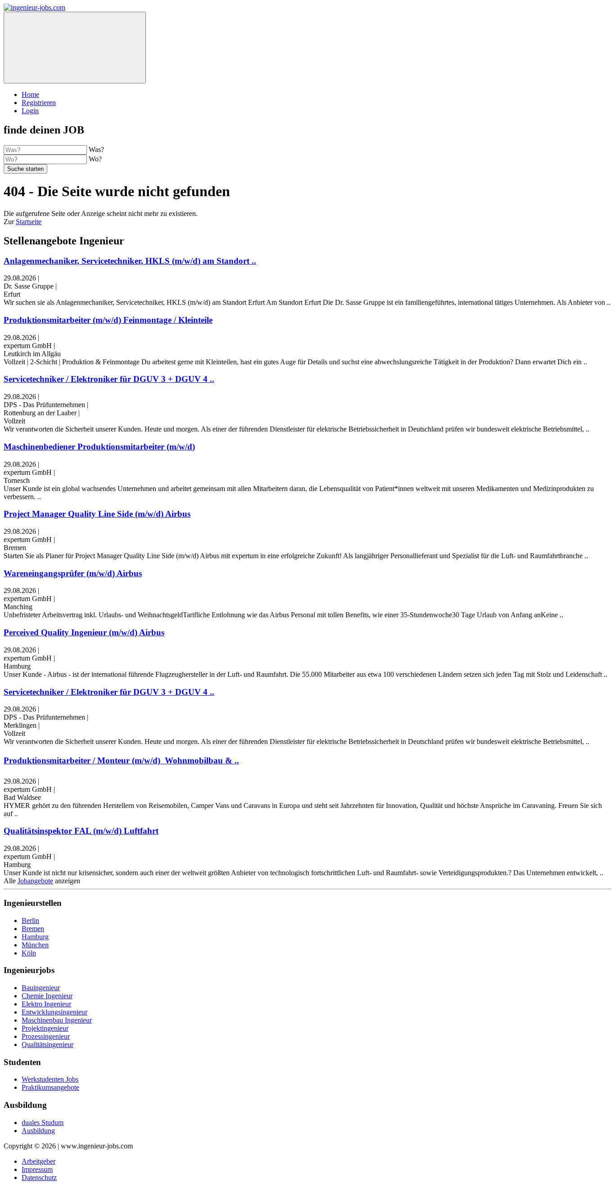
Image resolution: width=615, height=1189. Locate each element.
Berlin (30, 920)
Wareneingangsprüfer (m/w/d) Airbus (73, 573)
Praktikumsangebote (50, 1087)
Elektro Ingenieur (46, 1004)
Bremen (33, 928)
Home (30, 94)
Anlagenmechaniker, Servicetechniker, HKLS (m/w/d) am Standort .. (130, 261)
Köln (29, 953)
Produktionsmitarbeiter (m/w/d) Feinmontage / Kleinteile (108, 320)
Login (30, 111)
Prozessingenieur (46, 1036)
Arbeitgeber (38, 1161)
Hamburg (35, 937)
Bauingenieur (41, 988)
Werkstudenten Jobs (50, 1079)
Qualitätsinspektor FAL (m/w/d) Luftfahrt (81, 831)
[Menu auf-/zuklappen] (75, 47)
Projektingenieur (45, 1028)
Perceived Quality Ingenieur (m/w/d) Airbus (84, 632)
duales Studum (42, 1122)
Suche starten (25, 168)
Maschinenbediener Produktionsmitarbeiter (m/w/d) (99, 446)
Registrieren (39, 102)
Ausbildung (38, 1130)
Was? (96, 149)
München (35, 945)
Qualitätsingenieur (47, 1044)
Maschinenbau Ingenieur (57, 1020)
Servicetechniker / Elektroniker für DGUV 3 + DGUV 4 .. (109, 379)
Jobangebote (35, 881)
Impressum (37, 1169)
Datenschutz (39, 1177)
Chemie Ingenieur (47, 996)
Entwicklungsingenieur (54, 1012)
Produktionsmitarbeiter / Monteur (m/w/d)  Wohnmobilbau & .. (121, 760)
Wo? (95, 159)
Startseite (28, 221)
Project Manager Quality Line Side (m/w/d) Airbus (97, 514)
